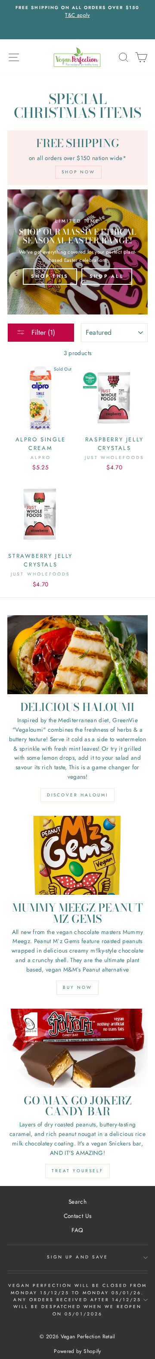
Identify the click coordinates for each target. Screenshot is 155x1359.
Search (77, 1201)
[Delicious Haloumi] (77, 654)
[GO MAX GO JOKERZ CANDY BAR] (77, 1048)
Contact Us (77, 1215)
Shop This (50, 276)
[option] (77, 12)
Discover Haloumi (77, 795)
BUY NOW (77, 987)
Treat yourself (77, 1170)
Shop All (107, 276)
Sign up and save (77, 1257)
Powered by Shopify (77, 1351)
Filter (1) (42, 332)
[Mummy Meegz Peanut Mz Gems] (77, 855)
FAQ (77, 1230)
